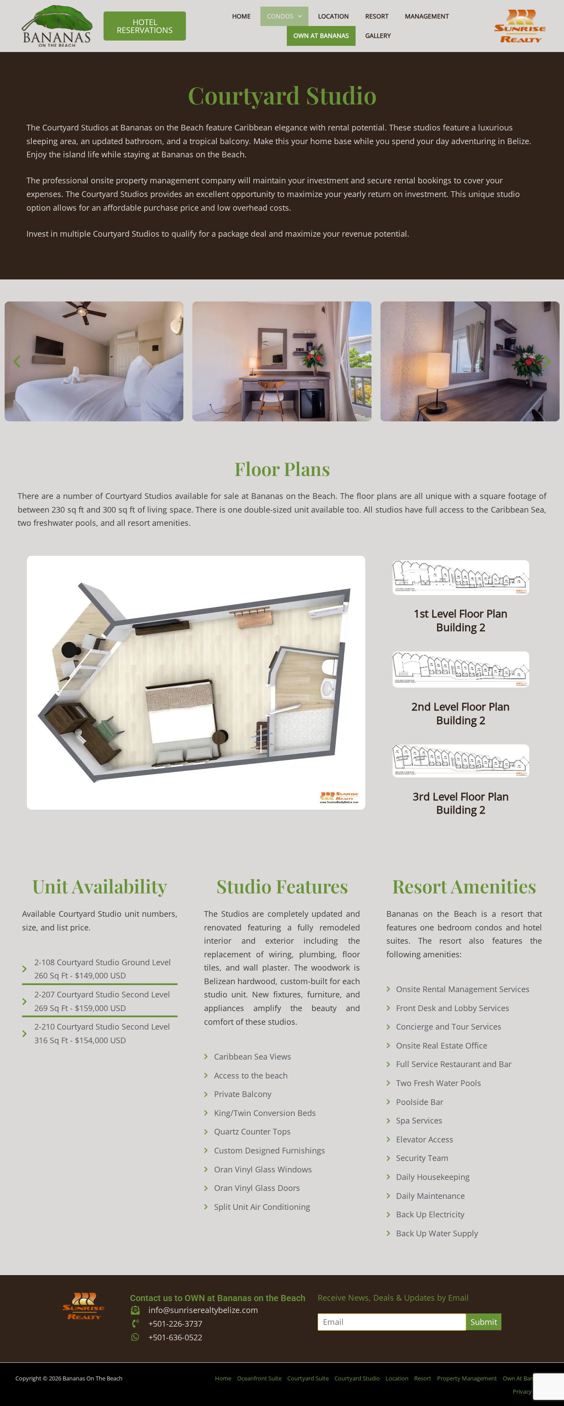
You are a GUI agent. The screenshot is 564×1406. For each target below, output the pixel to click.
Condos (280, 16)
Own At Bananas (321, 35)
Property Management (467, 1378)
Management (427, 16)
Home (241, 16)
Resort (377, 16)
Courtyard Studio (357, 1378)
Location (333, 16)
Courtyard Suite (308, 1378)
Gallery (378, 35)
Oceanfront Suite (259, 1378)
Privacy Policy (531, 1391)
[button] (284, 16)
